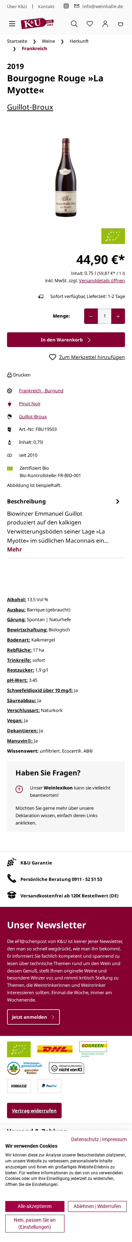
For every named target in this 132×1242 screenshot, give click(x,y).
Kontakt (46, 6)
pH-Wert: (17, 680)
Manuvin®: (20, 741)
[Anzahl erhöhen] (118, 316)
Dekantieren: (22, 730)
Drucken (21, 375)
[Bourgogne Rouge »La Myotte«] (65, 177)
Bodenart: (18, 640)
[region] (66, 177)
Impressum (114, 1139)
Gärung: (16, 619)
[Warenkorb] (120, 23)
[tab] (64, 525)
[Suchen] (74, 23)
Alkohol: (16, 599)
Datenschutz (85, 1139)
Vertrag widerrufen (34, 1110)
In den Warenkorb (62, 340)
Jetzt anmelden (30, 1017)
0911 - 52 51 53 (87, 879)
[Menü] (12, 23)
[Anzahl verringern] (91, 316)
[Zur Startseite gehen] (37, 23)
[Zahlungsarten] (19, 1085)
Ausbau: (16, 609)
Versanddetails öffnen (102, 280)
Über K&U (17, 6)
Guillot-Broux (30, 107)
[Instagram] (66, 6)
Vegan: (15, 720)
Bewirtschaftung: (27, 629)
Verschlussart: (23, 710)
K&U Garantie (36, 863)
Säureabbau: (21, 700)
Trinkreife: (19, 660)
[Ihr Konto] (105, 23)
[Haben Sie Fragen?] (66, 796)
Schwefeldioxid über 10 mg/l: (40, 690)
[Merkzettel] (90, 23)
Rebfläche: (19, 650)
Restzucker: (20, 670)
